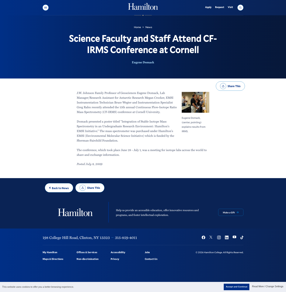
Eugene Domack (143, 62)
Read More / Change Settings (267, 286)
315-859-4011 (126, 237)
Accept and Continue (236, 286)
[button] (45, 7)
